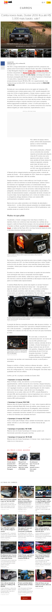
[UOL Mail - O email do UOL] (42, 2)
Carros (26, 7)
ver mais (25, 598)
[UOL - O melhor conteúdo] (8, 2)
